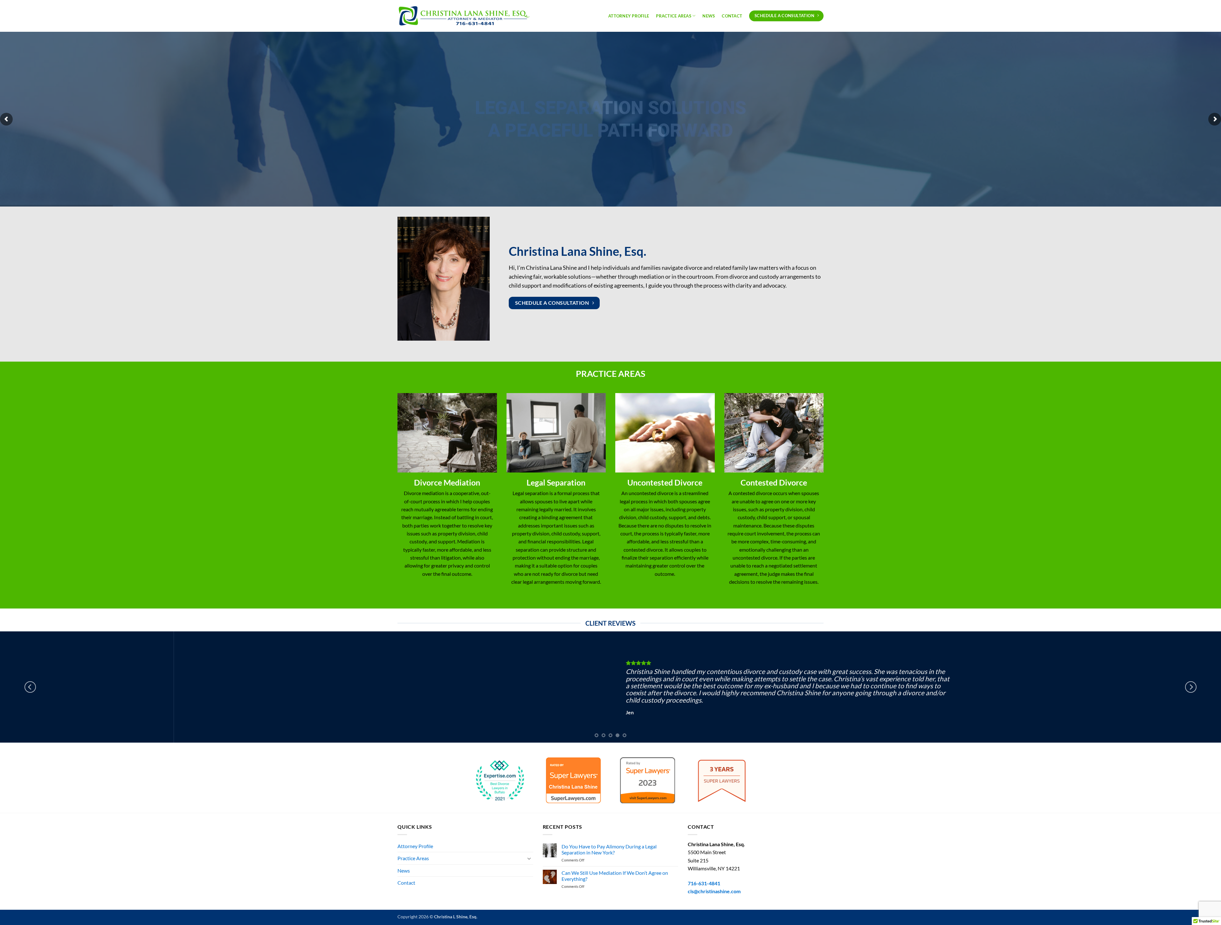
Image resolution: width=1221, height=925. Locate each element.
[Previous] (30, 687)
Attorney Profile (628, 15)
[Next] (1191, 687)
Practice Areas (673, 15)
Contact (732, 15)
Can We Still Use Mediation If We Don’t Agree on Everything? (615, 876)
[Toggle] (529, 858)
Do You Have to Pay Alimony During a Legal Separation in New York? (609, 849)
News (708, 15)
